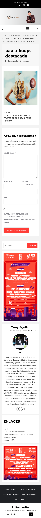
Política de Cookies (29, 494)
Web (5, 197)
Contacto (20, 489)
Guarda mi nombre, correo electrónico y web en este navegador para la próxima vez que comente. (20, 218)
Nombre (8, 181)
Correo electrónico (27, 184)
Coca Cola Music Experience (14, 432)
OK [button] (31, 514)
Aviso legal (30, 489)
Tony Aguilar (13, 61)
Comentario (10, 153)
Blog (13, 489)
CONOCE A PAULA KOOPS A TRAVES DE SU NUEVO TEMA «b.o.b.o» (17, 117)
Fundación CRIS (9, 440)
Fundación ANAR (10, 437)
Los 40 (6, 429)
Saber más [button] (22, 514)
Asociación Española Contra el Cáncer (18, 434)
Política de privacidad (11, 494)
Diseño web (19, 499)
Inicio (6, 489)
